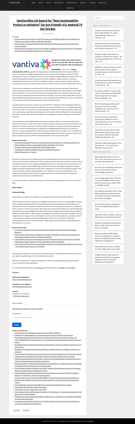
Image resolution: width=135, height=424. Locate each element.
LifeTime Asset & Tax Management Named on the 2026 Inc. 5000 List (38, 333)
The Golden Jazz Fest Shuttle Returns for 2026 (30, 390)
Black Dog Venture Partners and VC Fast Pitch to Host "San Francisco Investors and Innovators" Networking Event (108, 159)
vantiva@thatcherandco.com (22, 287)
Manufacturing (72, 3)
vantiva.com (40, 268)
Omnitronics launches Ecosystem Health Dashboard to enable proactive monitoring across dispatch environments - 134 (108, 46)
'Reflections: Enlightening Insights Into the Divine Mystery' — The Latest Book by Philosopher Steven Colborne (108, 145)
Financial (92, 3)
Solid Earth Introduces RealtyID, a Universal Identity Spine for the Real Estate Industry (44, 335)
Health (48, 3)
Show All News (17, 309)
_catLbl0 (16, 410)
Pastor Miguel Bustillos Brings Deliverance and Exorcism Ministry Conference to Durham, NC (46, 338)
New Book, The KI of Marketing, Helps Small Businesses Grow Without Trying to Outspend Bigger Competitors (108, 170)
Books (41, 3)
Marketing (69, 8)
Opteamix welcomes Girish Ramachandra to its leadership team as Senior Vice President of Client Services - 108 (108, 82)
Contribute (90, 421)
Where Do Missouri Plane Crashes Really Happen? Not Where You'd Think (39, 145)
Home (33, 3)
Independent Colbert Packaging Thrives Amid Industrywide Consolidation (39, 242)
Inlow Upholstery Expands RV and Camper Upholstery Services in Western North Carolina (45, 357)
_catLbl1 (26, 410)
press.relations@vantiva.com (22, 280)
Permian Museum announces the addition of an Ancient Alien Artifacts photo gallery (43, 385)
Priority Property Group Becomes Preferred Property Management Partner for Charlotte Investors (48, 354)
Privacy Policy (71, 421)
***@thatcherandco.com (20, 296)
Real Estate (103, 3)
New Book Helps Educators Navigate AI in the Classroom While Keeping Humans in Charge (107, 206)
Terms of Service (81, 421)
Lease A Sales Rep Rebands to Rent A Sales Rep (30, 387)
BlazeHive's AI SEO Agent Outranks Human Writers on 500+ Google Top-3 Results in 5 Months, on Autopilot (108, 225)
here (13, 183)
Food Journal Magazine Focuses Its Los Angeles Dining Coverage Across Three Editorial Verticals (47, 143)
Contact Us (63, 421)
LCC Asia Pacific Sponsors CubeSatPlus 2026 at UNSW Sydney (35, 147)
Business (83, 3)
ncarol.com (14, 2)
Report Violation (37, 309)
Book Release (58, 3)
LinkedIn (62, 268)
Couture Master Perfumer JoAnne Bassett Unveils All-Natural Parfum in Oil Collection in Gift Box (47, 239)
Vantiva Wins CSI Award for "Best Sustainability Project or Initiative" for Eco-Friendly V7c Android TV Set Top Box (47, 25)
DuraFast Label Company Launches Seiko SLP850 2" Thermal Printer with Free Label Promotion (47, 378)
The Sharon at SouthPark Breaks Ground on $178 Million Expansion (37, 150)
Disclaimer (26, 309)
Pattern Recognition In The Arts (26, 152)
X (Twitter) (71, 268)
